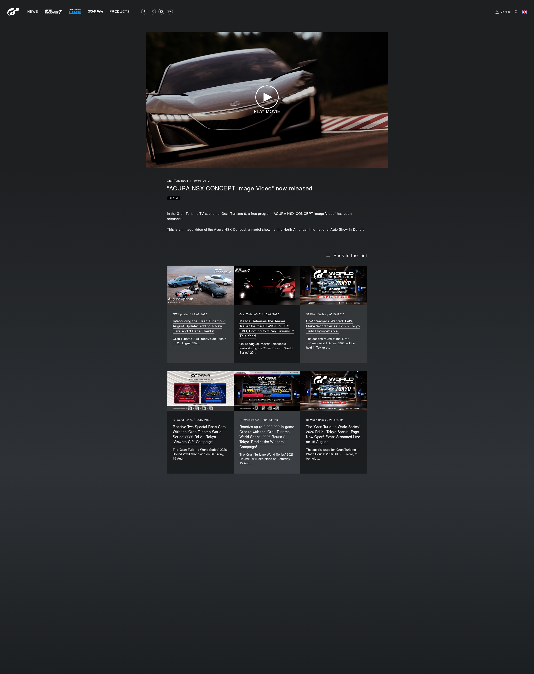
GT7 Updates (181, 314)
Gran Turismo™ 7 (250, 314)
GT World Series (316, 314)
